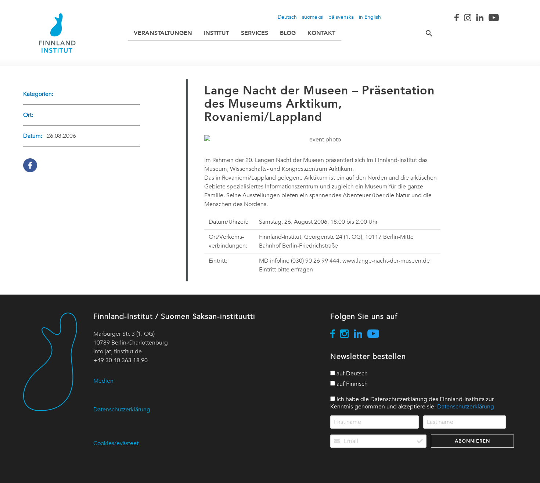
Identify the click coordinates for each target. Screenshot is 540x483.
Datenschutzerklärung (121, 409)
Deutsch (287, 17)
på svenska (341, 17)
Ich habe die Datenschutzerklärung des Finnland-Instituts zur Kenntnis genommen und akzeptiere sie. (412, 403)
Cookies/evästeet (115, 443)
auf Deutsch (351, 373)
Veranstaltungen (163, 32)
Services (254, 32)
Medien (103, 381)
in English (370, 17)
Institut (216, 32)
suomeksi (312, 17)
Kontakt (321, 32)
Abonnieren (472, 441)
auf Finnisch (351, 384)
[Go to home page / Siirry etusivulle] (57, 33)
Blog (288, 32)
